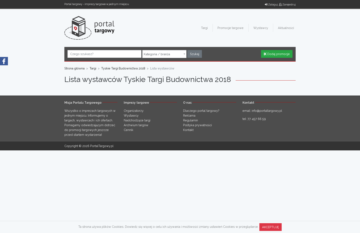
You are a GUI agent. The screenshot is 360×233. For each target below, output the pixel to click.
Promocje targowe (231, 28)
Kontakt (188, 130)
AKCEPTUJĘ (270, 227)
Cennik (128, 130)
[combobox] (164, 54)
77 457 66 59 (257, 119)
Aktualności (286, 28)
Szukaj (194, 54)
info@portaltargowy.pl (267, 110)
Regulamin (190, 120)
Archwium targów (136, 125)
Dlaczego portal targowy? (201, 110)
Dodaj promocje (278, 54)
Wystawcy (260, 28)
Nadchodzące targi (137, 120)
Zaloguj (273, 4)
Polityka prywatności (197, 125)
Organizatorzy (134, 110)
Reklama (189, 115)
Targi (204, 28)
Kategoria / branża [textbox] (157, 54)
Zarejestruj (289, 4)
